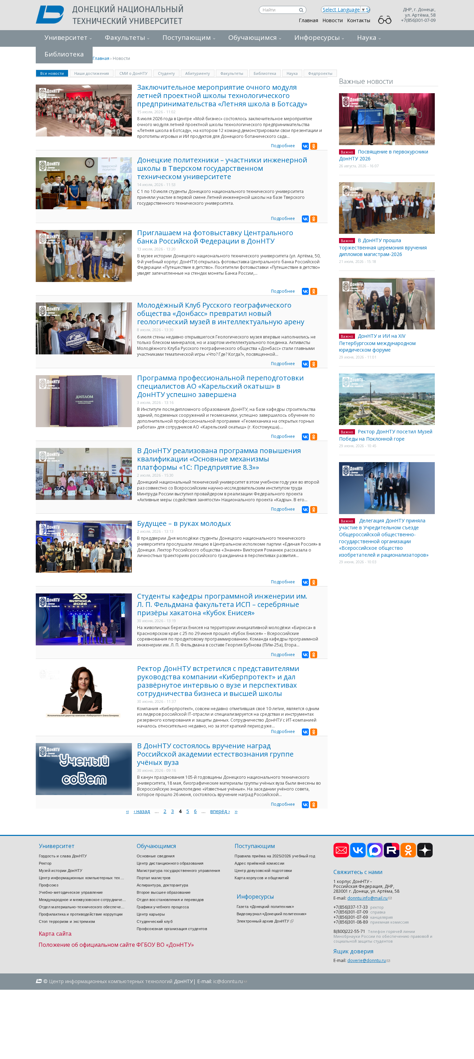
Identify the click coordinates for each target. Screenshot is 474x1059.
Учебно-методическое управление (71, 892)
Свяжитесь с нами (357, 872)
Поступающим (186, 37)
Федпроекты (320, 73)
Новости (332, 20)
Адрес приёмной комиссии (259, 863)
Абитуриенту (197, 73)
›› (236, 811)
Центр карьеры (151, 914)
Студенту (166, 73)
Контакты (358, 20)
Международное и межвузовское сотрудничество (82, 900)
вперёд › (220, 811)
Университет (65, 37)
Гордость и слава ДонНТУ (63, 856)
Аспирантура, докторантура (162, 885)
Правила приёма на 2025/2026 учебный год (275, 856)
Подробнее (283, 146)
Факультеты (125, 37)
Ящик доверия (353, 951)
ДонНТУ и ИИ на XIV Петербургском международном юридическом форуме (377, 343)
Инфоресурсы (317, 37)
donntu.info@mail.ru (369, 898)
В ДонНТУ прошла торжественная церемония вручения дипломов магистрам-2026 (383, 247)
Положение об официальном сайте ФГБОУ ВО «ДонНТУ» (116, 944)
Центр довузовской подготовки (263, 870)
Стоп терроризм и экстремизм (67, 921)
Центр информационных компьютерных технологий (82, 878)
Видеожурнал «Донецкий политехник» (272, 914)
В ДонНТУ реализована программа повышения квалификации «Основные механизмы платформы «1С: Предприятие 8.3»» (219, 459)
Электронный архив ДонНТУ (265, 921)
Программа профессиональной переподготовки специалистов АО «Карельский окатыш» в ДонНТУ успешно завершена (220, 386)
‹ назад (142, 811)
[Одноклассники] (313, 146)
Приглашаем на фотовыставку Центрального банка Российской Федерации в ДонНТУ (215, 237)
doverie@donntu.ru (368, 960)
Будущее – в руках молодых (184, 523)
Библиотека (265, 73)
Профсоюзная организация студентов (172, 929)
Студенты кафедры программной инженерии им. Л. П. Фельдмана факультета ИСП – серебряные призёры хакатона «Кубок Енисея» (222, 604)
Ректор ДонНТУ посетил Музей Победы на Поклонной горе (385, 435)
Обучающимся (252, 37)
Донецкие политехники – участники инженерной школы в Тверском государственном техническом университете (222, 168)
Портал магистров (154, 878)
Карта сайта (55, 934)
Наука (366, 37)
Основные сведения (156, 856)
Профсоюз (48, 885)
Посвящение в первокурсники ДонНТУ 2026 (383, 155)
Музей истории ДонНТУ (61, 870)
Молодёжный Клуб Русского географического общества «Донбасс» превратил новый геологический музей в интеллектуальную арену (220, 313)
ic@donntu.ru (230, 981)
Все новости (54, 73)
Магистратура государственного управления (178, 870)
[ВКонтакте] (305, 146)
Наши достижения (91, 73)
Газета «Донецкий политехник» (265, 906)
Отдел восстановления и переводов (170, 900)
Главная (308, 20)
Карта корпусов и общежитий (262, 878)
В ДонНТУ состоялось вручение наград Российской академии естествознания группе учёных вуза (215, 754)
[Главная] (54, 15)
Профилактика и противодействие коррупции (81, 914)
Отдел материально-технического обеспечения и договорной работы (82, 907)
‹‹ (127, 811)
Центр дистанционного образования (170, 863)
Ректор (45, 863)
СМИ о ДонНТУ (133, 73)
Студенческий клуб (154, 921)
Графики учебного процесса (163, 907)
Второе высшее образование (164, 892)
